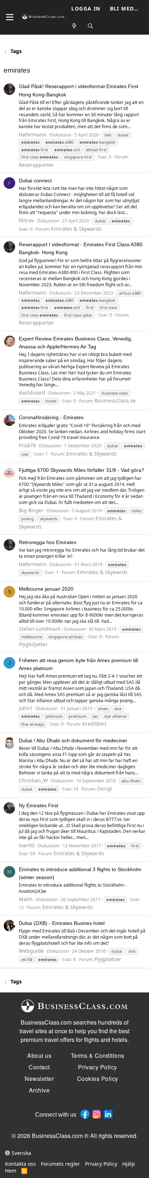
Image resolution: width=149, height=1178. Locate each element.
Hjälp (128, 1163)
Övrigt (104, 788)
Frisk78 (27, 445)
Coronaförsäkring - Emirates (51, 417)
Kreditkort (94, 723)
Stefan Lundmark (39, 628)
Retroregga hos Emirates (47, 542)
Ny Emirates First (38, 805)
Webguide (31, 950)
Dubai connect (35, 180)
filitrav (26, 220)
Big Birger (31, 510)
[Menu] (9, 17)
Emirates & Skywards (76, 228)
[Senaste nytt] (74, 26)
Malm (26, 899)
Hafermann (32, 134)
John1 (26, 708)
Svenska (20, 1152)
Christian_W (33, 780)
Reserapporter (36, 164)
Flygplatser (107, 959)
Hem (10, 1170)
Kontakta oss (20, 1163)
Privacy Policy (101, 1163)
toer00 (26, 845)
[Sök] (90, 26)
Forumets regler (60, 1163)
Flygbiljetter (33, 644)
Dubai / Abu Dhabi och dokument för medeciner (73, 740)
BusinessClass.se (115, 400)
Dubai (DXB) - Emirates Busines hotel (62, 923)
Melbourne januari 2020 (46, 589)
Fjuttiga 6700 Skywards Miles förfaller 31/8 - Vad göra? (81, 470)
